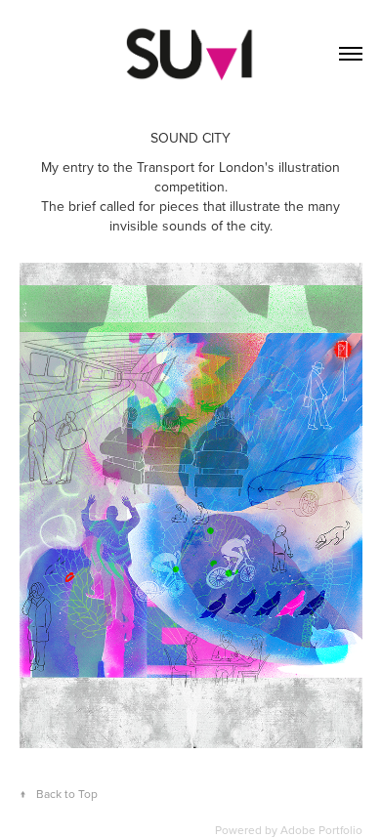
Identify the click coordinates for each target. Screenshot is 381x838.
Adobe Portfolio (321, 829)
